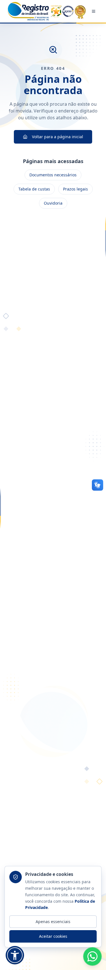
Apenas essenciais (53, 921)
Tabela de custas (34, 189)
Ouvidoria (53, 203)
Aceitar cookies (53, 936)
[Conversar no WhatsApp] (92, 956)
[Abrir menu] (93, 11)
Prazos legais (75, 189)
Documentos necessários (53, 174)
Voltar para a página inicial (57, 136)
